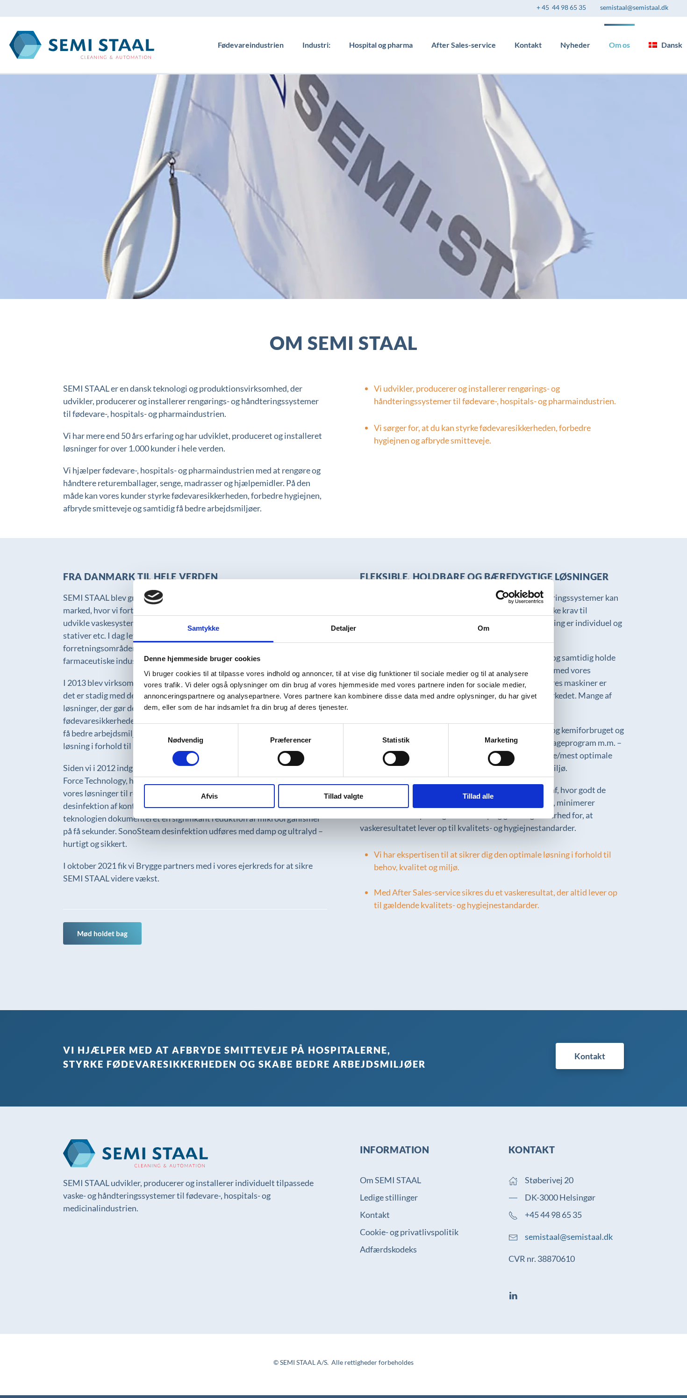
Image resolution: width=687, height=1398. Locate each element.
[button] (665, 45)
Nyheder (575, 44)
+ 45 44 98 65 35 (561, 7)
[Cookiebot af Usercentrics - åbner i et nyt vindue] (503, 597)
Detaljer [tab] (344, 628)
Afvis (209, 796)
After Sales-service (463, 44)
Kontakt (528, 44)
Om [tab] (483, 628)
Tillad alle (478, 796)
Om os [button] (619, 44)
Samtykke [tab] (203, 628)
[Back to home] (81, 45)
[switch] (291, 758)
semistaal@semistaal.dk (634, 7)
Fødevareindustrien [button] (251, 44)
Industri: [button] (316, 44)
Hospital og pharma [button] (381, 44)
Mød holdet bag (102, 933)
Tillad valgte (343, 796)
